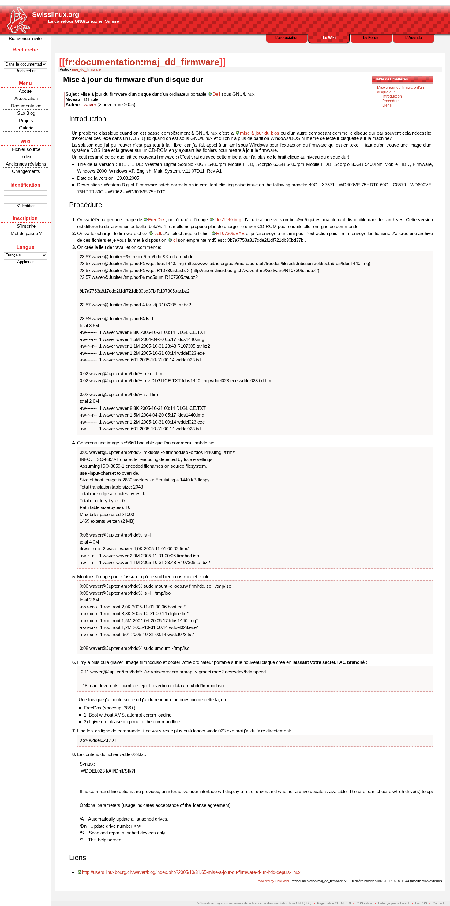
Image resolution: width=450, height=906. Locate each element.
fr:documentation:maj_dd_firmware (142, 62)
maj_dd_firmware (86, 69)
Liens (387, 105)
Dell (216, 94)
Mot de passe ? (26, 233)
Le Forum (371, 38)
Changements (26, 171)
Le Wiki (329, 38)
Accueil (26, 91)
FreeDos (157, 219)
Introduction (392, 96)
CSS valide (364, 903)
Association (26, 98)
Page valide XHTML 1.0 (334, 903)
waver (90, 104)
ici (174, 240)
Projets (26, 120)
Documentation (26, 105)
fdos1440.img (227, 219)
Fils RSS (421, 903)
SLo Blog (26, 113)
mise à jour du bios (259, 133)
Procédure (391, 101)
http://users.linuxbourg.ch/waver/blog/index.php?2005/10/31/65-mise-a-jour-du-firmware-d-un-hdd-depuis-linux (191, 872)
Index (26, 156)
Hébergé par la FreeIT (393, 903)
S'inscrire (26, 226)
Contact (438, 903)
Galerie (26, 127)
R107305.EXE (230, 233)
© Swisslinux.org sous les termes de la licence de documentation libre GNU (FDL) (254, 903)
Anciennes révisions (26, 164)
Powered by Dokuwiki (273, 881)
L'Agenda (413, 38)
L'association (286, 38)
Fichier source (26, 149)
